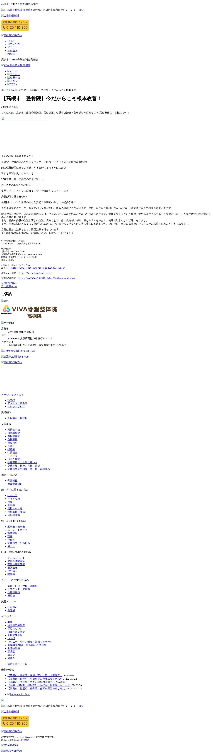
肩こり (11, 546)
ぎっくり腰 (13, 498)
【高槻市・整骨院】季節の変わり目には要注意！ (34, 675)
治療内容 (12, 442)
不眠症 (11, 651)
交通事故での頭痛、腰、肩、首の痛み (28, 469)
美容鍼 (11, 610)
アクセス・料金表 (17, 403)
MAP (81, 9)
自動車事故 (13, 433)
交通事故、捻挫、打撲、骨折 (23, 465)
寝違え (11, 539)
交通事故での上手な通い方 (22, 462)
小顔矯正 (12, 607)
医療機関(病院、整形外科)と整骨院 (26, 645)
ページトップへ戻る (12, 394)
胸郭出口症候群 (16, 625)
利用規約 (25, 740)
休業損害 (12, 452)
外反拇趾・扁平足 (17, 418)
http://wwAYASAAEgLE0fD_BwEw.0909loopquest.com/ (46, 278)
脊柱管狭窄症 (14, 635)
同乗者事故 (13, 429)
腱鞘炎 (11, 658)
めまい (11, 655)
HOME (11, 41)
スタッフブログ (16, 406)
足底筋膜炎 (13, 592)
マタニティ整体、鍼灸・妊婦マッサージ (29, 641)
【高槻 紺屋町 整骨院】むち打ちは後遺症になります (38, 685)
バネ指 (11, 638)
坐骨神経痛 (13, 515)
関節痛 (11, 574)
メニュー (12, 47)
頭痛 (9, 536)
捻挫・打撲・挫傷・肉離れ (22, 585)
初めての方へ (14, 44)
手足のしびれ (14, 628)
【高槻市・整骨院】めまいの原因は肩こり (31, 682)
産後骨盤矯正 (14, 484)
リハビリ (12, 456)
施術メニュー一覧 (17, 664)
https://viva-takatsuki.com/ (35, 273)
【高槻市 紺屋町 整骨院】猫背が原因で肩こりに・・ (38, 688)
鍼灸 (9, 622)
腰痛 (9, 502)
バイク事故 (13, 459)
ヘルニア (12, 495)
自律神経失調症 (16, 632)
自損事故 (12, 439)
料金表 (11, 53)
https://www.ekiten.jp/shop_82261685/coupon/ (38, 268)
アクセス (12, 50)
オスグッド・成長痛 (18, 589)
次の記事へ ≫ (9, 286)
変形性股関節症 (16, 564)
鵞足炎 (11, 595)
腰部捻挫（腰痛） (17, 511)
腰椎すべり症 (14, 508)
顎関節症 (12, 533)
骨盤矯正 (12, 480)
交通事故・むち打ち (18, 543)
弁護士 (11, 446)
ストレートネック (17, 530)
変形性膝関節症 (16, 561)
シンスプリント (16, 558)
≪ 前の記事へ (9, 283)
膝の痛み (12, 571)
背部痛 (11, 505)
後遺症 (11, 449)
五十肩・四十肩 (16, 526)
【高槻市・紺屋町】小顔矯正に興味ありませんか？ (36, 678)
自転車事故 (13, 436)
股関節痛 (12, 567)
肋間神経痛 (13, 648)
